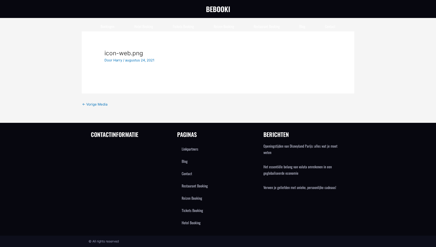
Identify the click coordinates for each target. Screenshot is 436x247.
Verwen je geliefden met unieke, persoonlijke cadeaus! (299, 187)
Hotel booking (143, 26)
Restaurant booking (267, 26)
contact (330, 26)
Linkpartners (190, 149)
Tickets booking (183, 26)
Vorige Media (94, 104)
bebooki (218, 9)
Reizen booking (224, 26)
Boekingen (107, 26)
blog (302, 26)
